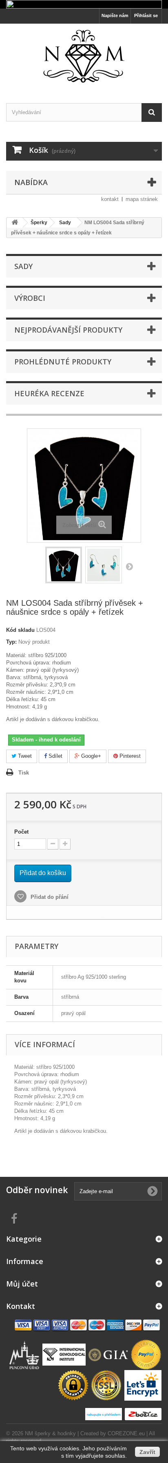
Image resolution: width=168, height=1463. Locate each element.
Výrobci (29, 298)
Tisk (23, 773)
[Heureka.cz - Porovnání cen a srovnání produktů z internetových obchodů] (104, 1413)
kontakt (110, 199)
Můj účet (22, 1284)
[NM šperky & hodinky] (84, 56)
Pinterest (129, 756)
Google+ (90, 756)
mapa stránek (142, 199)
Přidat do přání (49, 897)
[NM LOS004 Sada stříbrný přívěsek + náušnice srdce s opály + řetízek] (64, 565)
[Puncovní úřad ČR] (25, 1354)
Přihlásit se (146, 15)
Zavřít (147, 1452)
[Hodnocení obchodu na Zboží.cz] (143, 1413)
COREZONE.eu (126, 1433)
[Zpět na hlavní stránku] (14, 223)
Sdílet (54, 756)
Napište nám (115, 15)
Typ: (11, 642)
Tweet (24, 756)
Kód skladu (20, 630)
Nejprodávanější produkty (68, 330)
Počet (21, 832)
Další (129, 566)
